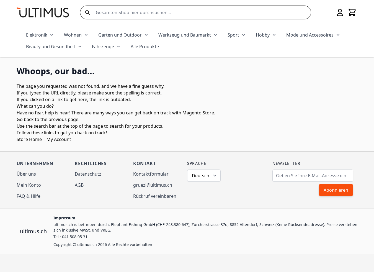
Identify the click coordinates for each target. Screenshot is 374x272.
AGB (79, 185)
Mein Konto (29, 185)
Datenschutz (88, 174)
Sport (233, 35)
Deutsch (200, 176)
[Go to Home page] (43, 12)
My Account (59, 139)
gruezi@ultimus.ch (152, 185)
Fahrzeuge (103, 46)
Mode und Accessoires (310, 35)
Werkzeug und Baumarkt (184, 35)
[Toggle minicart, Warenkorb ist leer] (352, 12)
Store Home (29, 139)
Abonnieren (336, 190)
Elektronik (36, 35)
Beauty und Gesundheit (50, 46)
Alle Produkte (145, 46)
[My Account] (339, 12)
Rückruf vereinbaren (154, 196)
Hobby (263, 35)
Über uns (26, 174)
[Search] (86, 12)
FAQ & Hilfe (28, 196)
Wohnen (73, 35)
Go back (25, 119)
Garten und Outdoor (120, 35)
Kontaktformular (151, 174)
